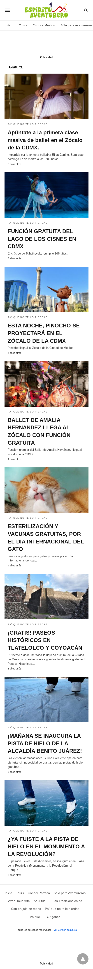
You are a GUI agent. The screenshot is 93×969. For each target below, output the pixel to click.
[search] (85, 10)
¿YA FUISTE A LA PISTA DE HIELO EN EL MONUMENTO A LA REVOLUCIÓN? (46, 846)
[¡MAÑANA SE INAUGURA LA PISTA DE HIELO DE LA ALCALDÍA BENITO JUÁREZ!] (46, 699)
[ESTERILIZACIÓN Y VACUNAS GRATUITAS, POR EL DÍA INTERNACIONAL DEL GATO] (46, 490)
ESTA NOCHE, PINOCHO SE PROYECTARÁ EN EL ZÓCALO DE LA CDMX (44, 333)
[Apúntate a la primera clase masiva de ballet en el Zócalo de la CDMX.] (46, 96)
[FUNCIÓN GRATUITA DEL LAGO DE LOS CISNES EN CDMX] (46, 195)
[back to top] (82, 958)
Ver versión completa (65, 929)
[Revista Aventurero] (46, 10)
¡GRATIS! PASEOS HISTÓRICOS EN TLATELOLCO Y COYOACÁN (45, 640)
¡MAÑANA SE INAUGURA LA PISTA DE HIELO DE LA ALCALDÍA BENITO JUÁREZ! (45, 743)
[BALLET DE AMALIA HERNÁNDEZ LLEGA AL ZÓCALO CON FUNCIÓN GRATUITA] (46, 384)
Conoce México (44, 25)
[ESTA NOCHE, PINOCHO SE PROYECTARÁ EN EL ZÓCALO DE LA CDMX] (46, 289)
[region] (46, 44)
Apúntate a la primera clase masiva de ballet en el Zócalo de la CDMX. (45, 140)
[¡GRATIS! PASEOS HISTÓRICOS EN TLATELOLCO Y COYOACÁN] (46, 596)
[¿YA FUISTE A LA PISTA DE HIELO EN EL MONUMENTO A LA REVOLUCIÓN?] (46, 803)
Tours (23, 25)
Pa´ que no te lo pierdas (27, 124)
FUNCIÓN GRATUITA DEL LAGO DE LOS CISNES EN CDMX (42, 238)
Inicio (10, 25)
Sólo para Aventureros (76, 25)
